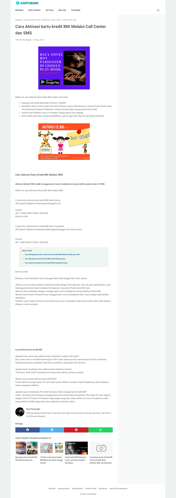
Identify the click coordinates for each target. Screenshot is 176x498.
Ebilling (62, 10)
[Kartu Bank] (28, 3)
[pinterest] (76, 429)
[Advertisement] (64, 327)
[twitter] (52, 429)
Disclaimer (103, 488)
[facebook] (27, 429)
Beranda (19, 10)
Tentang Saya (77, 488)
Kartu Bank (91, 494)
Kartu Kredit (34, 10)
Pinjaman (75, 10)
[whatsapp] (100, 429)
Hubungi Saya (63, 488)
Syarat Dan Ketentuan (118, 488)
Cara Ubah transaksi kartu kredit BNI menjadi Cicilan (46, 263)
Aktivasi (49, 10)
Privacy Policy (90, 488)
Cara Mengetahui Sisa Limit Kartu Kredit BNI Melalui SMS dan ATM (52, 254)
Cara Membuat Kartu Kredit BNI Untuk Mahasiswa (45, 259)
